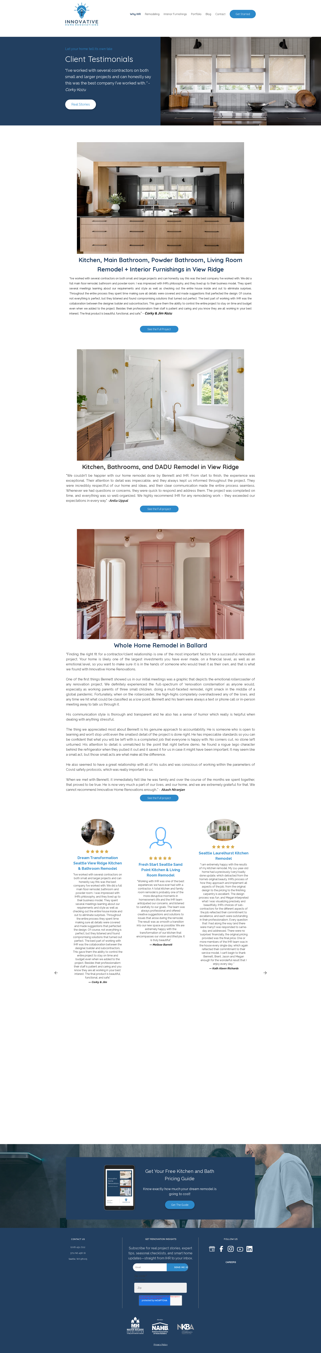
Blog (208, 14)
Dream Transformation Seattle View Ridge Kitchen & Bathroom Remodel (97, 863)
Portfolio (196, 14)
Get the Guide (179, 1204)
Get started (243, 14)
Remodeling (152, 14)
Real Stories (80, 104)
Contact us (78, 1239)
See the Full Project (159, 329)
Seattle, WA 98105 (78, 1259)
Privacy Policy (161, 1344)
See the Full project (159, 509)
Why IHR (135, 14)
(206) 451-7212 (77, 1247)
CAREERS (231, 1262)
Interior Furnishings (175, 14)
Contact (220, 14)
